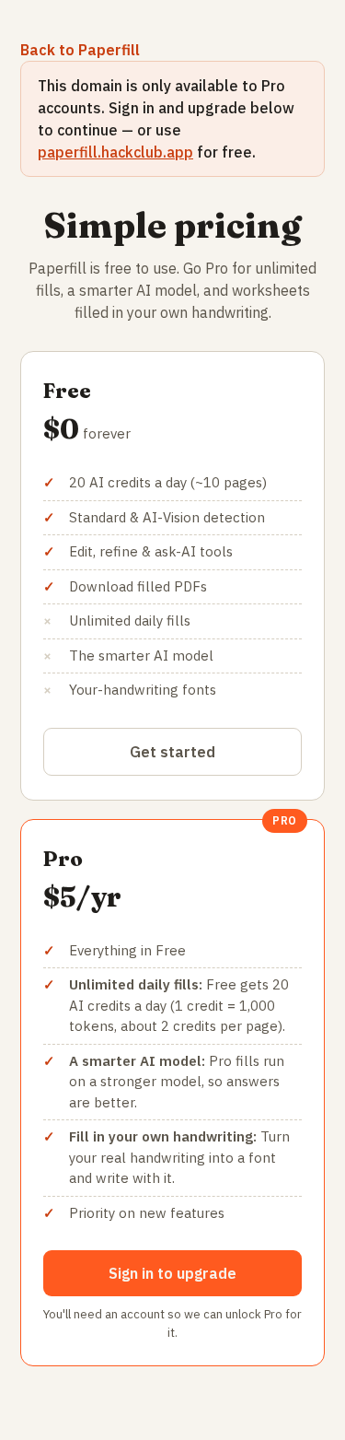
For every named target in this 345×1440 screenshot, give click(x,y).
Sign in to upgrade (172, 1273)
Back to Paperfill (80, 50)
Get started (172, 752)
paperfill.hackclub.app (115, 152)
